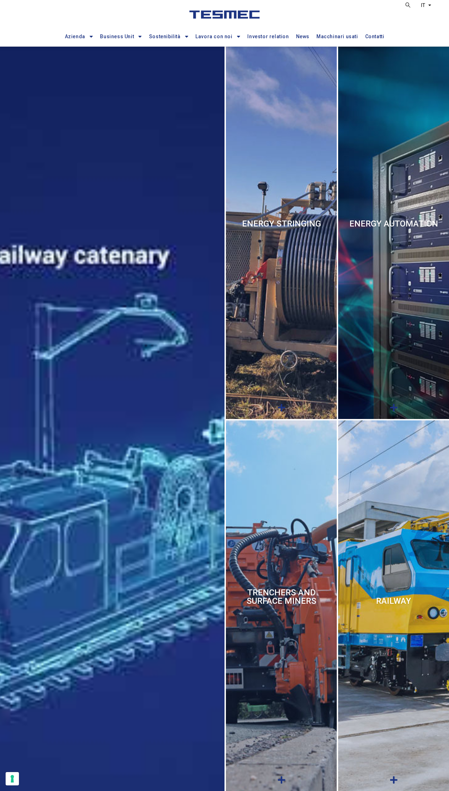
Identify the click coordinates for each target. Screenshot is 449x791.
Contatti (374, 36)
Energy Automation (393, 224)
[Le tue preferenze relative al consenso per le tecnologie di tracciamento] (12, 778)
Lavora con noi (213, 36)
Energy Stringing (281, 224)
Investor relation (268, 36)
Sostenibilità (165, 36)
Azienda (75, 36)
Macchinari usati (337, 36)
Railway (393, 601)
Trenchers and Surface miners (281, 597)
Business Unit (117, 36)
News (302, 36)
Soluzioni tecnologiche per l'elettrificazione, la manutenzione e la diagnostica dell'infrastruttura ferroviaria (393, 623)
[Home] (224, 18)
